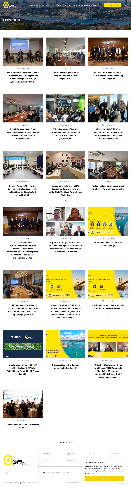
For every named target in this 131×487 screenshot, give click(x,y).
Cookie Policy (95, 473)
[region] (104, 471)
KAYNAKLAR (45, 5)
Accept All (104, 478)
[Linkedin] (7, 473)
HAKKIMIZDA (32, 5)
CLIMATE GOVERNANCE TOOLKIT (85, 5)
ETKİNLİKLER (57, 5)
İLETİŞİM (68, 5)
